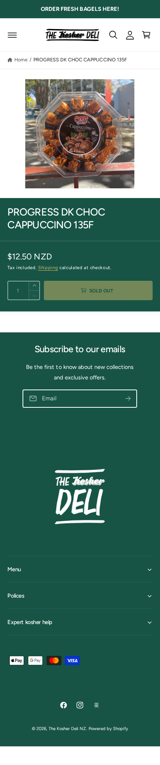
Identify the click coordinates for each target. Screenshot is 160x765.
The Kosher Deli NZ (67, 728)
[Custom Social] (96, 705)
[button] (12, 34)
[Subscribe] (128, 398)
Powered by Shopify (108, 728)
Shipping (48, 267)
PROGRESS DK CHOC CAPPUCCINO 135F (80, 60)
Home (21, 60)
